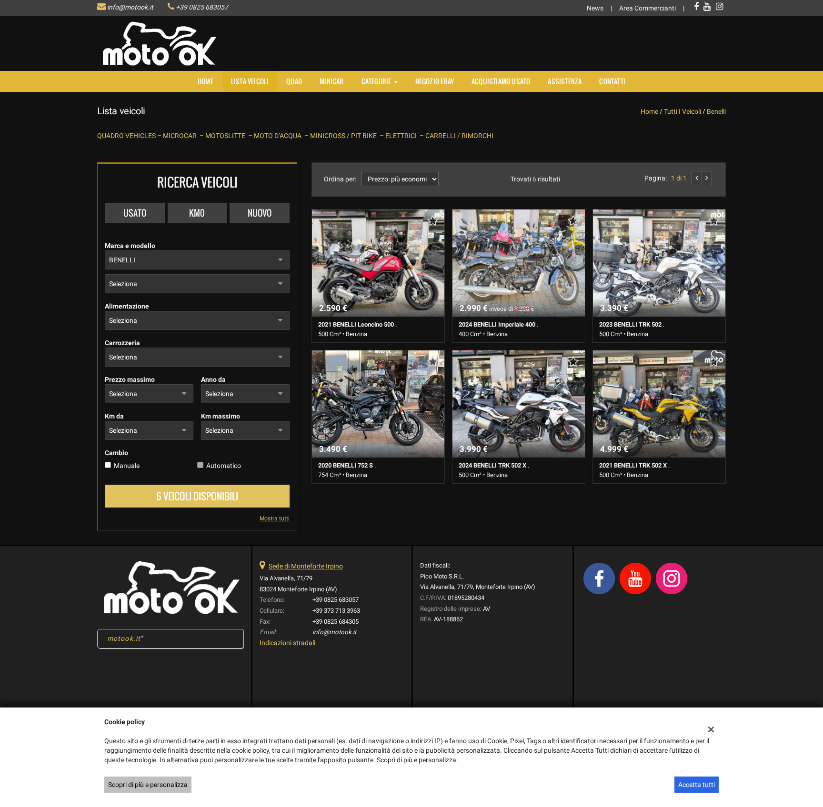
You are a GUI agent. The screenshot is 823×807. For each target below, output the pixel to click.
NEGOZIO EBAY (434, 81)
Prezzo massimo (130, 379)
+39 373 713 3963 (336, 610)
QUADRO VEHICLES (127, 135)
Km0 (197, 213)
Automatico (223, 465)
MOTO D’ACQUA (279, 135)
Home (205, 81)
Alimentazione (127, 306)
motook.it (124, 638)
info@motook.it (130, 7)
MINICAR (331, 81)
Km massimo (220, 416)
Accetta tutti (696, 784)
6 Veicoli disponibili (197, 496)
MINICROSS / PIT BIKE (345, 135)
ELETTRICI (402, 135)
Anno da (213, 379)
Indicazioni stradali (287, 643)
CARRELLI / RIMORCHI (459, 135)
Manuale (126, 465)
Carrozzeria (122, 343)
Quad (294, 81)
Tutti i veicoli (682, 111)
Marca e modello (130, 245)
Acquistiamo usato (501, 81)
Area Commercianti (647, 8)
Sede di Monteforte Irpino (306, 566)
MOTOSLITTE (226, 135)
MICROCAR (181, 135)
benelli (716, 111)
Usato (134, 213)
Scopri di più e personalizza (148, 784)
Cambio (116, 453)
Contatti (612, 81)
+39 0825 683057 (202, 7)
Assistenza (565, 81)
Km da (114, 416)
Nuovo (259, 213)
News (595, 8)
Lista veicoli (250, 81)
